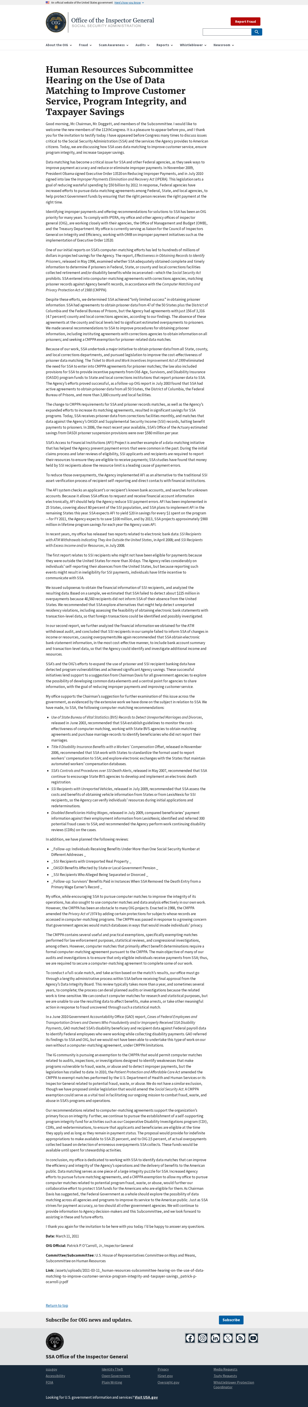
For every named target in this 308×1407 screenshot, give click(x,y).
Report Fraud (245, 21)
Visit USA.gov (146, 1397)
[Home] (100, 30)
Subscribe (231, 1319)
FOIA (49, 1382)
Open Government (116, 1375)
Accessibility (55, 1375)
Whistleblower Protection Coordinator (234, 1384)
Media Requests (225, 1369)
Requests (225, 1375)
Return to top (57, 1305)
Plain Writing (112, 1382)
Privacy (163, 1369)
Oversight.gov (168, 1382)
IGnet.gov (165, 1375)
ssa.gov (51, 1369)
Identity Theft (112, 1369)
